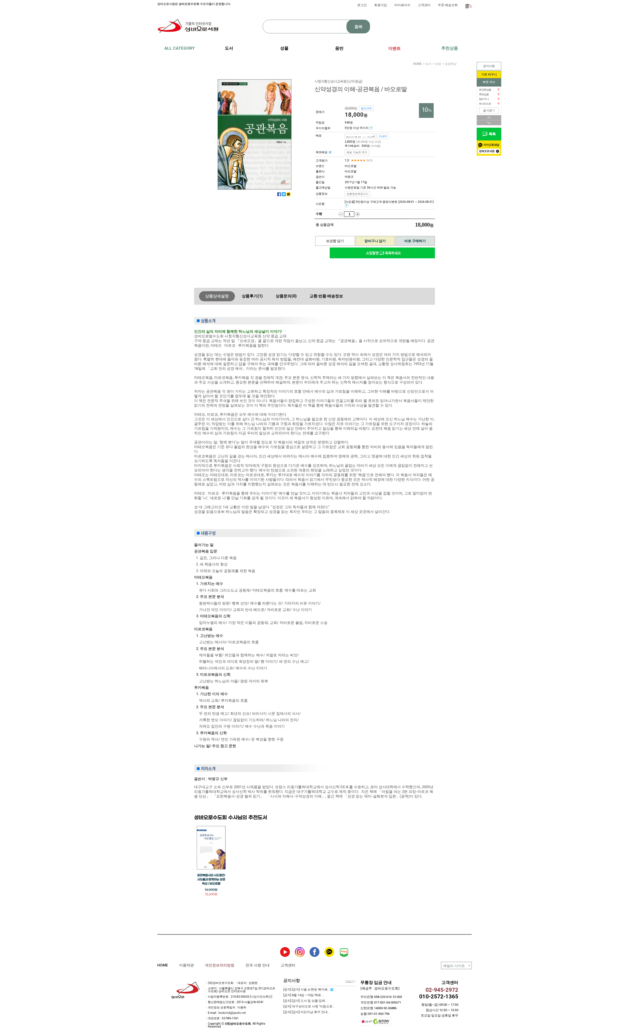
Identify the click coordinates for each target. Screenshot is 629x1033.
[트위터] (284, 194)
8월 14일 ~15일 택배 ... (303, 995)
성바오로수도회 (189, 4)
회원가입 (380, 5)
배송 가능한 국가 (357, 152)
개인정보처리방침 (219, 965)
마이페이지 (402, 5)
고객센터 (424, 5)
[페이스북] (279, 194)
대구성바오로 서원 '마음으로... (309, 1006)
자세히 (383, 136)
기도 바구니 (489, 74)
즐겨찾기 (489, 110)
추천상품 (449, 48)
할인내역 (366, 108)
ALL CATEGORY (179, 48)
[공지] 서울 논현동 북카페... (306, 989)
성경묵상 (451, 64)
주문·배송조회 (448, 5)
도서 (428, 64)
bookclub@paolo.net (232, 1013)
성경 (438, 64)
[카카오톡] (288, 194)
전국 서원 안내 (257, 965)
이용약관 (186, 965)
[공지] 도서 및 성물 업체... (305, 1001)
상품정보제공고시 (357, 193)
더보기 (349, 981)
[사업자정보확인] (261, 996)
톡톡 (491, 134)
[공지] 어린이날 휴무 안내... (306, 1012)
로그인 (362, 5)
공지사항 (489, 66)
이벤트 (394, 48)
